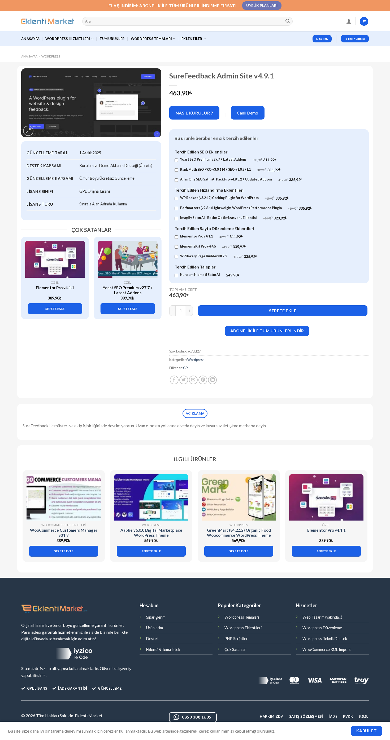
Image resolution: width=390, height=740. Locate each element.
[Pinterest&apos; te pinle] (202, 380)
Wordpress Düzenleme (322, 628)
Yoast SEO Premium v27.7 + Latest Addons (128, 290)
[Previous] (28, 273)
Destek (152, 638)
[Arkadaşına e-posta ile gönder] (193, 380)
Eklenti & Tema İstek (163, 649)
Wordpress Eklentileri (243, 628)
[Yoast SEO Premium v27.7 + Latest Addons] (128, 259)
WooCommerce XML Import (326, 649)
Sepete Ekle (282, 310)
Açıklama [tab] (195, 413)
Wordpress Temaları (241, 617)
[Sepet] (364, 21)
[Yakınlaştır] (28, 131)
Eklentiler (191, 39)
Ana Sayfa (29, 56)
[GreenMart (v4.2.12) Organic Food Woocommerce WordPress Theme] (239, 497)
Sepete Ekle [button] (55, 308)
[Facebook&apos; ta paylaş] (174, 380)
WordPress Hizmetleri (67, 39)
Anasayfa (30, 39)
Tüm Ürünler (112, 39)
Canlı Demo (247, 112)
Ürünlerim (154, 628)
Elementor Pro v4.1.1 (55, 287)
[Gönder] (287, 21)
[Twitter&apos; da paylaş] (183, 380)
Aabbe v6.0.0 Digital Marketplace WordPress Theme (151, 533)
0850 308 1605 (196, 717)
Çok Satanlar (235, 649)
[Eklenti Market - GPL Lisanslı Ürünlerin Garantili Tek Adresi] (47, 21)
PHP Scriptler (236, 638)
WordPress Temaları (151, 39)
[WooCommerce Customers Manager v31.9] (64, 497)
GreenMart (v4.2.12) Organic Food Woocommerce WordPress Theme (239, 533)
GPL (186, 368)
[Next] (154, 273)
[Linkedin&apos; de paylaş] (212, 380)
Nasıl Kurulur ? (194, 112)
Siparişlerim (156, 617)
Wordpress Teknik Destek (324, 638)
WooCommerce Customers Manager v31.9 (63, 533)
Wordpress (50, 56)
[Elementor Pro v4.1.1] (55, 259)
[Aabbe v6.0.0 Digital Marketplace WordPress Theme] (151, 497)
